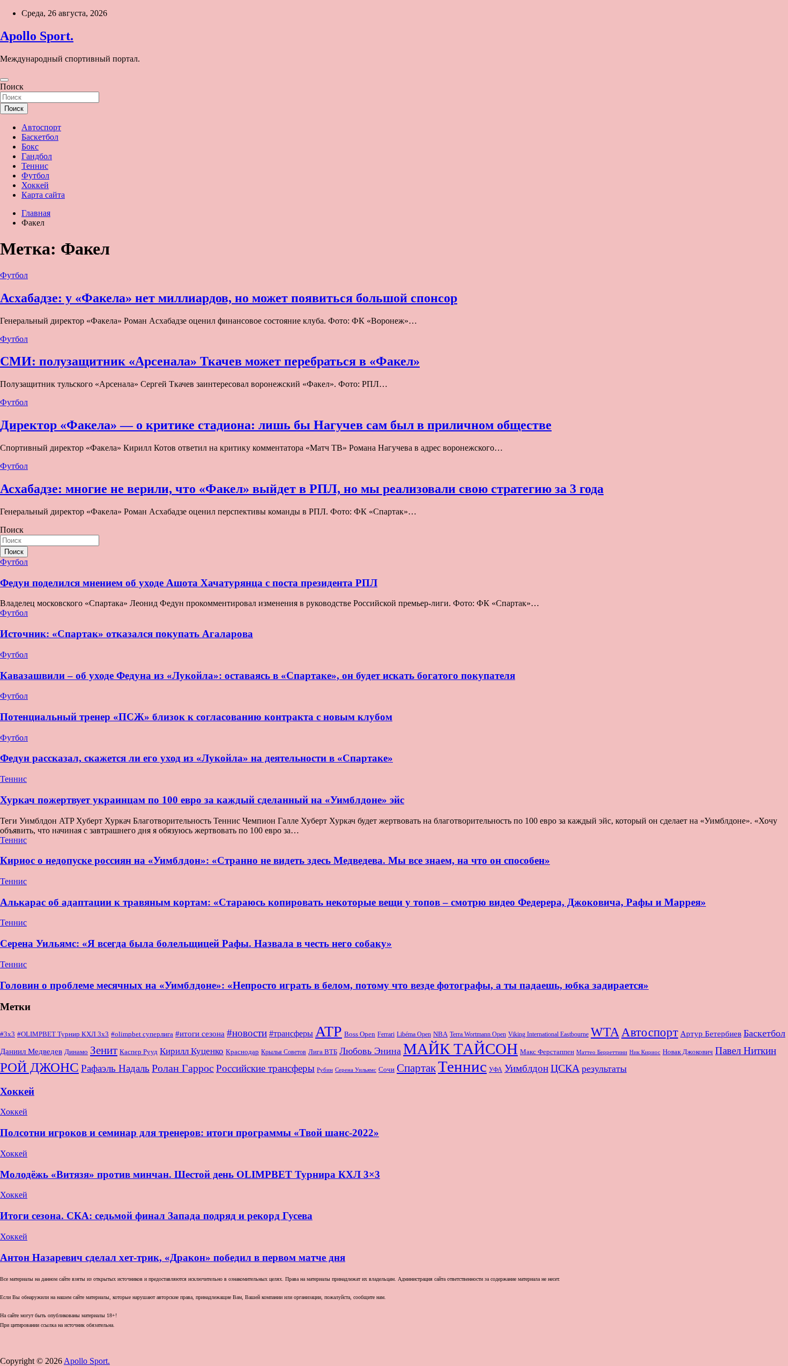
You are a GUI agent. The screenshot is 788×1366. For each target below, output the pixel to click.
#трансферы (291, 1033)
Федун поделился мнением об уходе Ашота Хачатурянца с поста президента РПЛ (188, 582)
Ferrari (386, 1034)
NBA (440, 1034)
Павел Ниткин (745, 1050)
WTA (605, 1032)
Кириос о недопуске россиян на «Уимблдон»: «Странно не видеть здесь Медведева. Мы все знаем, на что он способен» (275, 860)
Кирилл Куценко (192, 1051)
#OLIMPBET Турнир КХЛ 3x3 (63, 1034)
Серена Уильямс (355, 1069)
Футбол (35, 175)
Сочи (386, 1069)
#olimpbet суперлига (142, 1034)
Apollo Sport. (36, 36)
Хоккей (35, 185)
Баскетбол (39, 136)
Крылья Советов (283, 1052)
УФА (495, 1069)
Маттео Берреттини (601, 1052)
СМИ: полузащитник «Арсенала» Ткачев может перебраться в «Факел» (210, 361)
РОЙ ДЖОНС (39, 1067)
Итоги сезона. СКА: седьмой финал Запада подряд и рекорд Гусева (156, 1215)
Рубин (325, 1070)
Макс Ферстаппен (547, 1052)
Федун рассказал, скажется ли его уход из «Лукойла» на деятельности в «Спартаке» (196, 758)
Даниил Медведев (31, 1051)
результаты (604, 1068)
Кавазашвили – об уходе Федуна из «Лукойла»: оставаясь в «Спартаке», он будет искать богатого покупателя (257, 675)
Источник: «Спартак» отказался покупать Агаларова (126, 633)
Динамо (76, 1052)
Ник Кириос (644, 1052)
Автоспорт (41, 127)
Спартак (416, 1068)
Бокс (30, 146)
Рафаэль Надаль (115, 1068)
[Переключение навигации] (4, 79)
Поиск (12, 86)
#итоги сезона (200, 1033)
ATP (328, 1031)
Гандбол (36, 156)
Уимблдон (526, 1068)
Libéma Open (414, 1034)
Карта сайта (43, 194)
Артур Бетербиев (710, 1033)
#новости (247, 1033)
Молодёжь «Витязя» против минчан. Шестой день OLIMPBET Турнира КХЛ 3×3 (190, 1174)
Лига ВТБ (322, 1052)
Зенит (103, 1050)
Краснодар (242, 1052)
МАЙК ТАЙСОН (460, 1048)
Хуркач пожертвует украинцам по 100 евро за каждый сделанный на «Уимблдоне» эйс (202, 799)
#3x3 (7, 1034)
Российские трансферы (265, 1068)
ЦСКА (565, 1068)
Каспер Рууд (139, 1052)
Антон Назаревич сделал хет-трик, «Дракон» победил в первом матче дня (172, 1257)
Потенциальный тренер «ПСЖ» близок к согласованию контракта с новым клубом (196, 716)
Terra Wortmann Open (478, 1034)
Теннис (34, 165)
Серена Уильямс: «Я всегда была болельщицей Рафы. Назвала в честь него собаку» (196, 943)
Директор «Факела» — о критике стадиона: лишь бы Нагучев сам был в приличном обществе (276, 425)
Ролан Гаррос (183, 1068)
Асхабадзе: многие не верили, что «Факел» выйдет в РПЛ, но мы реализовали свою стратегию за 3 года (302, 489)
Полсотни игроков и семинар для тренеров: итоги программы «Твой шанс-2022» (189, 1132)
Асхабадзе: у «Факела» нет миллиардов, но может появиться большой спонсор (228, 298)
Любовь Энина (370, 1051)
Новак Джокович (688, 1052)
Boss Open (359, 1034)
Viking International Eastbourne (548, 1034)
